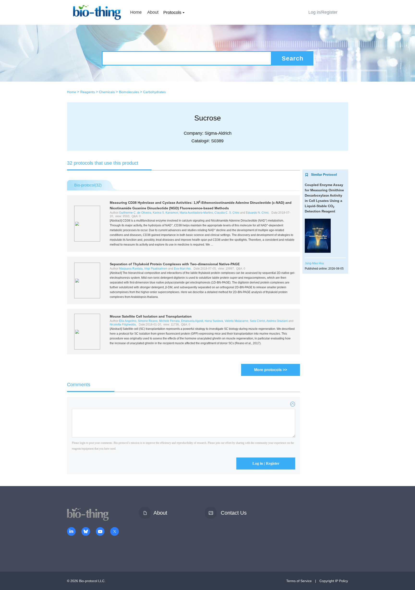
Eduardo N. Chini (257, 212)
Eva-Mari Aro (182, 268)
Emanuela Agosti (192, 321)
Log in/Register (322, 12)
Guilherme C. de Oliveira (135, 212)
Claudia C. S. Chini (226, 212)
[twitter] (114, 532)
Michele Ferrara (169, 321)
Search (292, 58)
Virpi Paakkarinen (155, 268)
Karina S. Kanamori (165, 212)
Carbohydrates (154, 92)
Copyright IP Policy (333, 581)
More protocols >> (270, 370)
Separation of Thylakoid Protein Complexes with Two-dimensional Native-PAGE (175, 264)
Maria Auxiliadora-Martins (196, 212)
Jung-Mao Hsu (314, 263)
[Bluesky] (85, 532)
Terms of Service (299, 581)
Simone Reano (148, 321)
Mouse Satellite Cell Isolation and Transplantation (151, 316)
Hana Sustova (214, 321)
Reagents (87, 92)
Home (136, 12)
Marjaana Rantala (131, 268)
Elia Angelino (127, 321)
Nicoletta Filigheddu (123, 324)
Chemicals (107, 92)
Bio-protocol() (88, 185)
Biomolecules (129, 92)
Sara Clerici (257, 321)
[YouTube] (100, 532)
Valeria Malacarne (236, 321)
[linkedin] (71, 532)
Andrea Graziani (277, 321)
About (153, 12)
